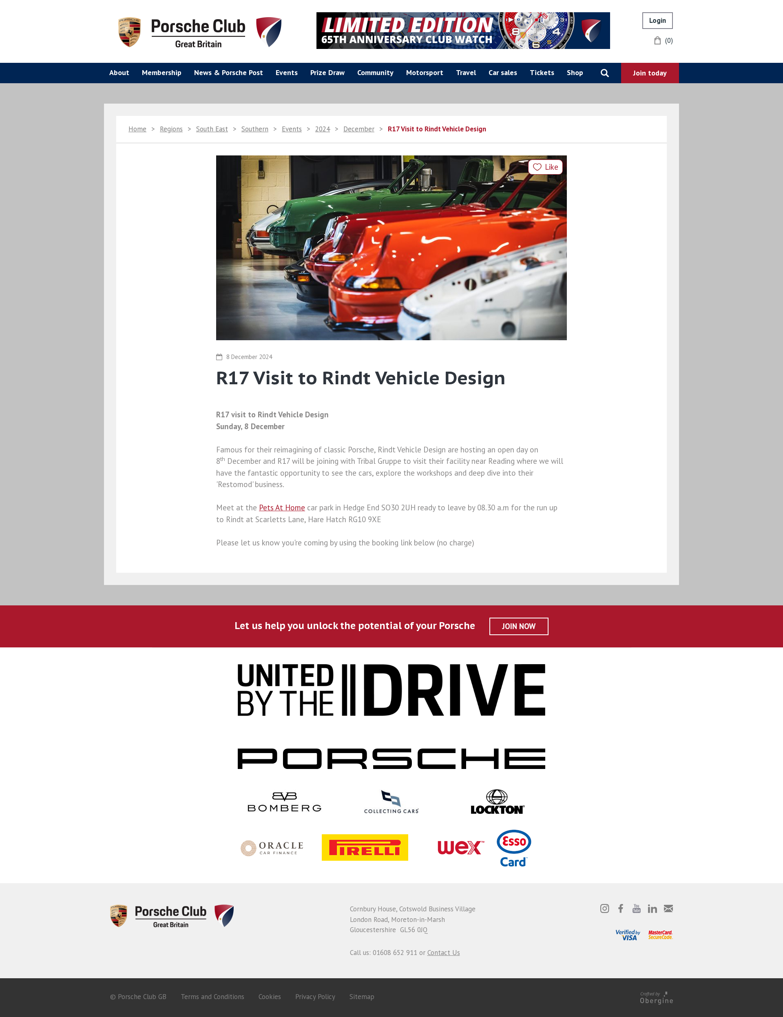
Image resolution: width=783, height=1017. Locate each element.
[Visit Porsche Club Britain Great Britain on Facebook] (620, 908)
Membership (161, 72)
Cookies (270, 996)
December (358, 128)
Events (287, 72)
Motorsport (424, 72)
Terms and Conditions (212, 996)
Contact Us (443, 952)
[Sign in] (657, 20)
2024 (322, 128)
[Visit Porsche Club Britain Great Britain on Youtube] (636, 908)
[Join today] (650, 73)
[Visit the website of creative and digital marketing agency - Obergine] (656, 996)
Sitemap (361, 996)
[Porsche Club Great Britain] (199, 31)
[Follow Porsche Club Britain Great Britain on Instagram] (604, 908)
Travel (466, 72)
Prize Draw (327, 72)
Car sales (503, 72)
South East (212, 128)
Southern (254, 128)
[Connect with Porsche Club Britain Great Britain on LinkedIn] (652, 908)
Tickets (542, 72)
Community (375, 72)
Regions (171, 128)
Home (137, 128)
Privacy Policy (315, 996)
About (119, 72)
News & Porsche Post (228, 72)
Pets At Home (282, 507)
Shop (575, 72)
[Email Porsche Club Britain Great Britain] (668, 908)
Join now (518, 626)
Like (551, 167)
